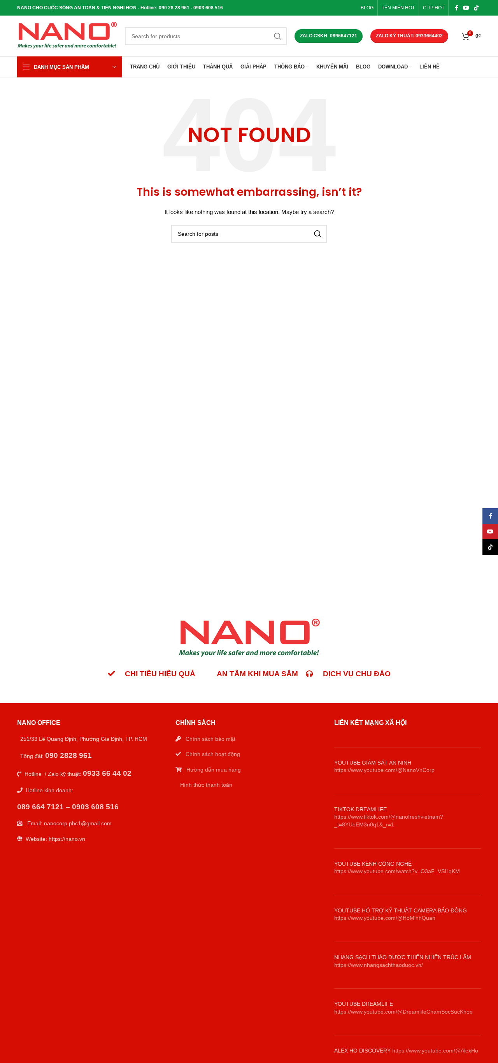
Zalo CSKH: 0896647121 (328, 36)
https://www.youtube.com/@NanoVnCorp (384, 770)
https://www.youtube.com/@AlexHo (435, 1050)
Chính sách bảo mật (210, 739)
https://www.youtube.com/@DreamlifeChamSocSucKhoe (403, 1012)
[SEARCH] (278, 36)
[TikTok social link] (476, 8)
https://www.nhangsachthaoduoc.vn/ (378, 965)
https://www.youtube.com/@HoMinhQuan (384, 918)
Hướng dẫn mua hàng (213, 770)
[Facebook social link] (456, 8)
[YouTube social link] (466, 8)
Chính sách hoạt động (213, 754)
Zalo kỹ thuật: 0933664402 (409, 36)
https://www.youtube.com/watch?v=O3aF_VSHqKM (397, 871)
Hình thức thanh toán (206, 785)
